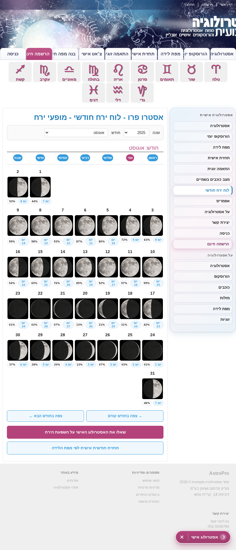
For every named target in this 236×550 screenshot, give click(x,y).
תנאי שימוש (150, 481)
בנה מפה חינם (64, 53)
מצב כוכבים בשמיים (213, 179)
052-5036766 (218, 526)
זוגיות (225, 319)
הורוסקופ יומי (195, 53)
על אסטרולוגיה (217, 212)
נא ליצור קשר (219, 521)
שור (191, 72)
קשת (20, 72)
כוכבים (224, 287)
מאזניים (69, 72)
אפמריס (223, 201)
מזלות (225, 298)
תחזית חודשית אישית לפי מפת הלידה (85, 448)
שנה (156, 133)
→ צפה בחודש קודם (125, 416)
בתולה (93, 72)
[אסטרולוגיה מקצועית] (118, 28)
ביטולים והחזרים (147, 495)
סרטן (142, 72)
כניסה (12, 53)
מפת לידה (170, 53)
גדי (142, 93)
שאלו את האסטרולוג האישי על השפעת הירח (85, 432)
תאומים (167, 72)
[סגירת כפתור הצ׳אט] (182, 537)
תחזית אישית (143, 53)
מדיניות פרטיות (148, 487)
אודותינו (72, 481)
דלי (118, 93)
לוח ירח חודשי (217, 190)
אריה (118, 72)
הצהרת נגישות (148, 502)
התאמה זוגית (116, 53)
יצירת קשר (221, 222)
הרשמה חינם (37, 53)
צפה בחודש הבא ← (45, 416)
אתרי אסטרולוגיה (66, 487)
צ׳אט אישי (91, 53)
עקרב (44, 72)
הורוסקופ (222, 276)
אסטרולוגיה (221, 53)
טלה (216, 72)
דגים (93, 93)
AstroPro (219, 473)
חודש (115, 133)
